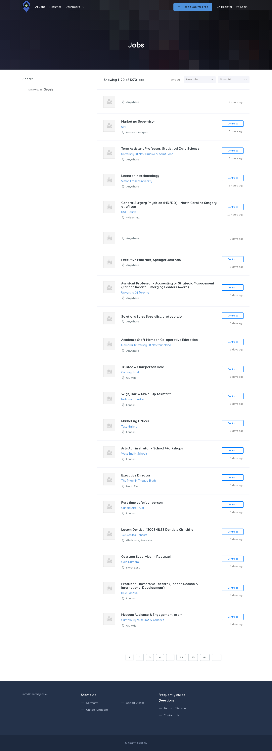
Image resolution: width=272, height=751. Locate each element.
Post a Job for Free (195, 7)
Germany (92, 702)
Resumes (55, 7)
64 (204, 657)
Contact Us (171, 715)
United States (135, 702)
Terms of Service (175, 708)
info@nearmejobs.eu (35, 694)
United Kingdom (97, 709)
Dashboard (73, 7)
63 (193, 657)
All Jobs (40, 7)
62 (181, 657)
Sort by (175, 79)
